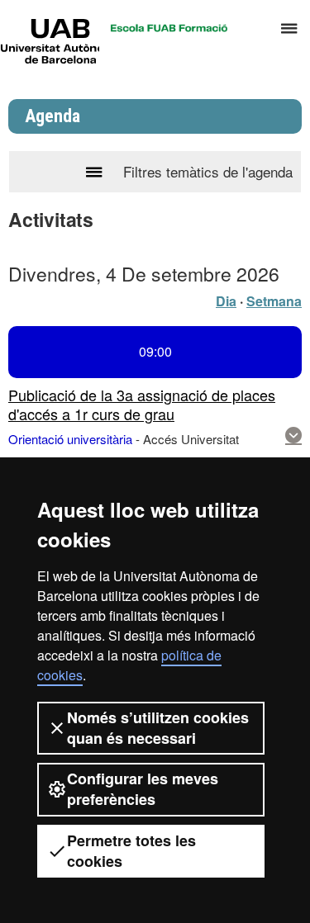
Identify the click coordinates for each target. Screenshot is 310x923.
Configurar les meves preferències (142, 789)
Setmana (274, 300)
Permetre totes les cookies (131, 851)
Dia (226, 300)
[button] (293, 435)
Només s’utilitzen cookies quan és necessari (158, 728)
